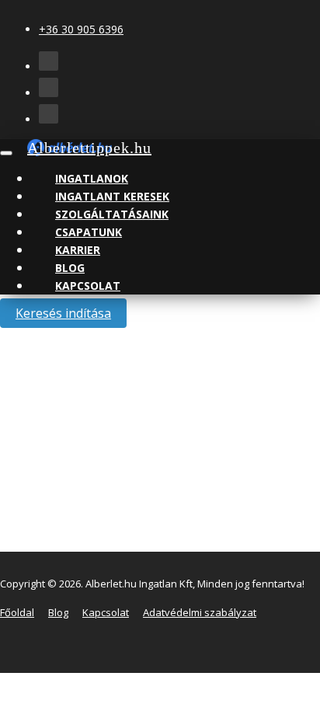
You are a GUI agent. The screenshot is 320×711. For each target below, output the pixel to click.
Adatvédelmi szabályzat (199, 612)
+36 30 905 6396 (81, 29)
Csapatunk (88, 232)
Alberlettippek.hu (89, 147)
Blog (70, 267)
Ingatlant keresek (112, 196)
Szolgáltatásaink (112, 214)
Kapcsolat (87, 285)
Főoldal (17, 612)
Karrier (77, 249)
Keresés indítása (63, 313)
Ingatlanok (91, 178)
